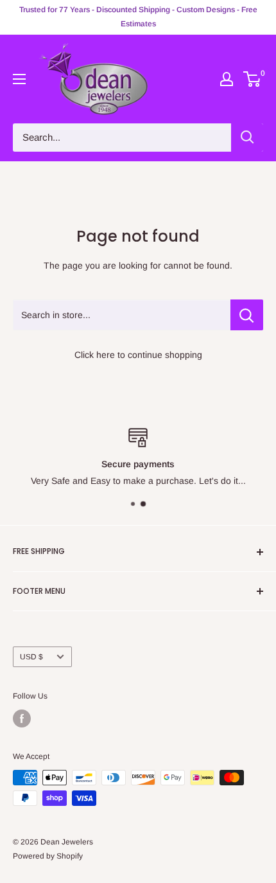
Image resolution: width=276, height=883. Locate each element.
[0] (253, 79)
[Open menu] (19, 79)
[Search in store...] (246, 314)
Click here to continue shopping (138, 355)
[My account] (226, 79)
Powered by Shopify (48, 856)
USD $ (31, 656)
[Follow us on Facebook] (22, 718)
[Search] (247, 137)
